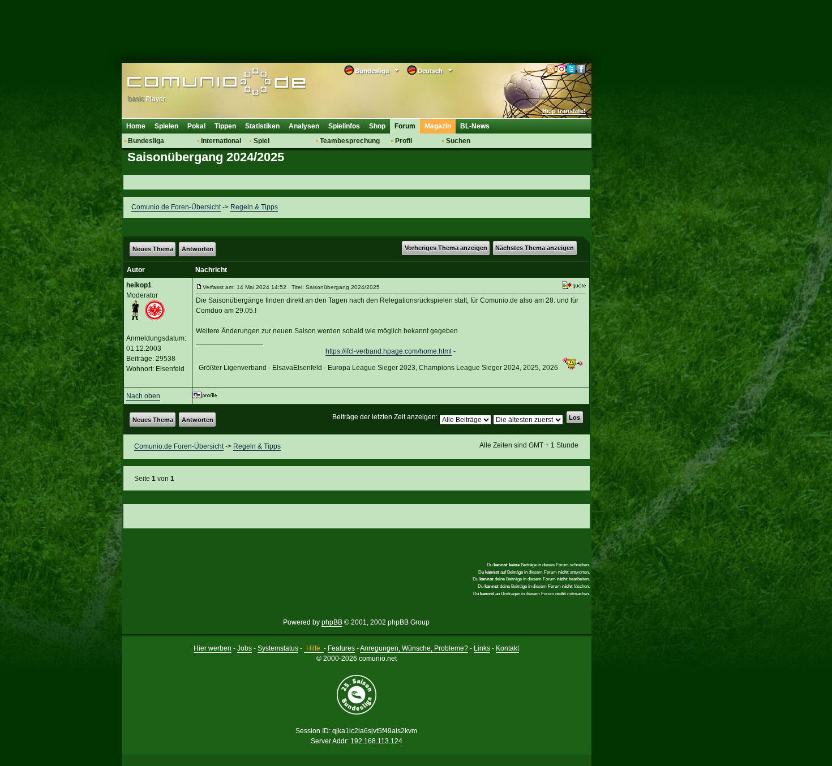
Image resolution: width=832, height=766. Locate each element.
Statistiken (262, 126)
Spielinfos (344, 126)
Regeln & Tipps (254, 207)
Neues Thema (152, 249)
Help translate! (564, 110)
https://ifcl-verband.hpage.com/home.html (388, 351)
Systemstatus (278, 648)
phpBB (331, 622)
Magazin (437, 126)
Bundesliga (146, 141)
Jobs (244, 648)
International (221, 141)
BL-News (475, 126)
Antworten (197, 249)
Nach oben (143, 396)
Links (482, 648)
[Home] (199, 83)
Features (341, 648)
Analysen (304, 126)
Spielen (166, 126)
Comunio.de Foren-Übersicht (176, 207)
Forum (404, 126)
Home (135, 126)
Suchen (458, 141)
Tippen (225, 126)
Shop (377, 126)
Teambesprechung (350, 141)
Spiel (261, 141)
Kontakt (507, 648)
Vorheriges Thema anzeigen (446, 247)
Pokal (196, 126)
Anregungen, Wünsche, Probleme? (414, 648)
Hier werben (212, 648)
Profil (403, 141)
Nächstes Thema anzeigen (534, 247)
